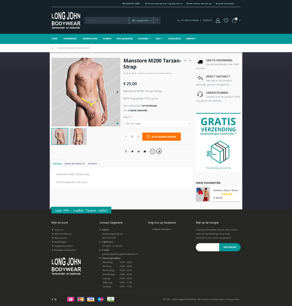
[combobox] (122, 20)
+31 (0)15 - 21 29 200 (112, 245)
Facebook (126, 151)
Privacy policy (232, 299)
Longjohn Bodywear (161, 229)
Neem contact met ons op (199, 3)
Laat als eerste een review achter (154, 73)
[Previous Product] (185, 60)
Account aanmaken (225, 3)
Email (145, 151)
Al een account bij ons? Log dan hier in (164, 3)
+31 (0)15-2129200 (189, 20)
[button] (117, 123)
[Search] (157, 20)
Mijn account (60, 237)
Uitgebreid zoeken (63, 245)
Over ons (59, 229)
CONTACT (207, 20)
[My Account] (218, 20)
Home (52, 48)
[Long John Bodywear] (65, 20)
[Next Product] (190, 60)
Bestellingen (60, 241)
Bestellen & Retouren (65, 249)
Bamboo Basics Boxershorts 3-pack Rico (227, 190)
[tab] (57, 163)
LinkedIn (138, 151)
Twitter (132, 151)
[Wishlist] (226, 20)
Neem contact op (62, 233)
